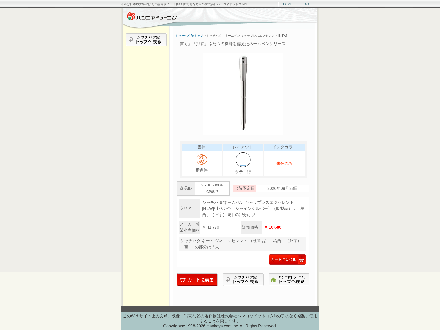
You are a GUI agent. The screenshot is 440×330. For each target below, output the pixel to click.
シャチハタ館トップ (189, 35)
